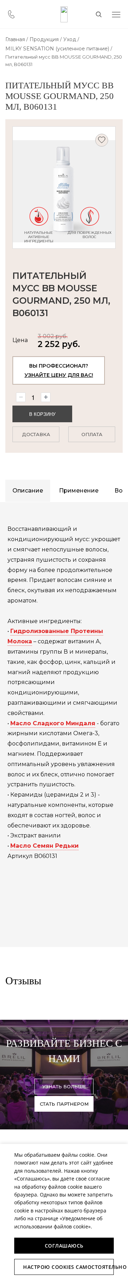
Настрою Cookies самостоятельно (68, 1267)
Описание (27, 490)
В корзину (42, 414)
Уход (69, 39)
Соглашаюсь (64, 1245)
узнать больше (64, 1086)
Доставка (36, 434)
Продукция (44, 39)
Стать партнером (64, 1104)
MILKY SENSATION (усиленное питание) (57, 48)
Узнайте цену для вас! (59, 375)
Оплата (91, 434)
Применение (78, 490)
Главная (15, 39)
